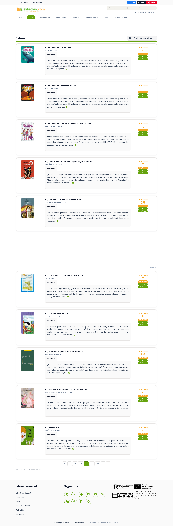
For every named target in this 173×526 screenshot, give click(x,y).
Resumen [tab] (50, 55)
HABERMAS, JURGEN (53, 354)
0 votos (142, 56)
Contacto (20, 514)
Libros (31, 17)
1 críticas (143, 211)
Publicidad (20, 510)
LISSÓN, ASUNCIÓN (52, 430)
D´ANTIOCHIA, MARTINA (54, 126)
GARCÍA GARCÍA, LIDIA (53, 164)
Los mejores (45, 17)
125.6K (152, 2)
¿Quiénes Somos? (23, 493)
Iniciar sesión (23, 2)
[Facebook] (67, 494)
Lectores (75, 17)
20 (81, 464)
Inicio (20, 17)
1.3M (133, 2)
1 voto (143, 132)
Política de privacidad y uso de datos (104, 523)
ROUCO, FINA (50, 278)
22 (92, 464)
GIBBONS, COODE (52, 50)
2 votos (142, 208)
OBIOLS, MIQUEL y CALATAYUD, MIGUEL (60, 392)
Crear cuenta (37, 2)
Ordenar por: (142, 38)
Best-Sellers (61, 17)
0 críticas (143, 59)
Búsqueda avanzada (145, 12)
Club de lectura (92, 17)
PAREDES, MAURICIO (53, 316)
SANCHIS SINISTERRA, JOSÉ (55, 202)
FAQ (18, 502)
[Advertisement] (86, 28)
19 (75, 464)
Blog (106, 17)
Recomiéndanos (23, 506)
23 (98, 464)
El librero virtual (121, 17)
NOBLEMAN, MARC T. (53, 88)
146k (142, 2)
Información (21, 497)
